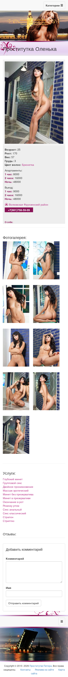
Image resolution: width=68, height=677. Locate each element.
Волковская (16, 204)
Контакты (25, 669)
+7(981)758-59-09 (19, 210)
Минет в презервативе (17, 498)
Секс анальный (12, 509)
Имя (8, 588)
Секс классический (14, 513)
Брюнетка (28, 165)
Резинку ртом (11, 505)
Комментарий (15, 558)
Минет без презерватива (18, 494)
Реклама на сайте (44, 669)
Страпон (8, 517)
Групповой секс (12, 483)
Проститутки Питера (40, 665)
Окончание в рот (13, 502)
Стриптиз (8, 521)
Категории (53, 5)
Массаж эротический (16, 490)
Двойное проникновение (18, 487)
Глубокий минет (12, 479)
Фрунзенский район (36, 204)
